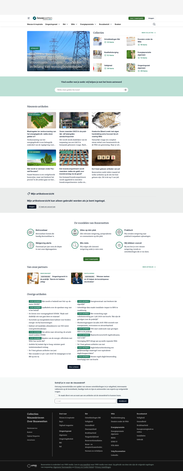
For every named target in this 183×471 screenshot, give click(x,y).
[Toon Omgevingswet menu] (59, 24)
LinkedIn (114, 455)
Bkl (60, 443)
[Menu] (28, 18)
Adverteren (31, 440)
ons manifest (85, 465)
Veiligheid (89, 422)
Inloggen (151, 18)
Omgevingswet (65, 431)
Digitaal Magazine (33, 436)
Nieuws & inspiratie (66, 418)
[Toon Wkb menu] (76, 24)
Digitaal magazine (66, 425)
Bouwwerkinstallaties (93, 441)
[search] (154, 24)
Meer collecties (147, 32)
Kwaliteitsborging (118, 418)
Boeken (29, 432)
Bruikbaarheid (90, 433)
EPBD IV (114, 442)
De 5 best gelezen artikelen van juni (42, 350)
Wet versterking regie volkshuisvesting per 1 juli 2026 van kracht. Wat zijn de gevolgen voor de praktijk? (98, 316)
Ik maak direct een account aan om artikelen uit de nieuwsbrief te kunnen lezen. (90, 395)
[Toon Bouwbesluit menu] (111, 24)
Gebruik (140, 439)
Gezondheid (89, 425)
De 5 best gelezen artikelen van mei (91, 344)
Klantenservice (32, 428)
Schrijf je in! (123, 401)
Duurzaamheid (90, 429)
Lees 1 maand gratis (136, 18)
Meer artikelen (148, 267)
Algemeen (63, 435)
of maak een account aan (47, 206)
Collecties (98, 32)
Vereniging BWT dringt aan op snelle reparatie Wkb (97, 341)
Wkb (113, 414)
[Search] (125, 90)
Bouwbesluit (142, 414)
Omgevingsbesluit (66, 439)
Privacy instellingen (103, 467)
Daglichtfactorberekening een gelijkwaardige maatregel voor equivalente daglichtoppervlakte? (95, 350)
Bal (60, 446)
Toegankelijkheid (92, 437)
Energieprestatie (117, 427)
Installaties (141, 436)
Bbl (86, 414)
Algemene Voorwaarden (62, 467)
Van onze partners (37, 267)
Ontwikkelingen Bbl (93, 418)
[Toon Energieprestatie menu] (95, 24)
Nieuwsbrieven (35, 417)
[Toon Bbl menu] (67, 24)
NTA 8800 (115, 445)
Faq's (61, 422)
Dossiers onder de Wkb (120, 422)
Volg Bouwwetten (118, 451)
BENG (113, 438)
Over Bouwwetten (37, 421)
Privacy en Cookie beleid (84, 467)
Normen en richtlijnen (94, 451)
